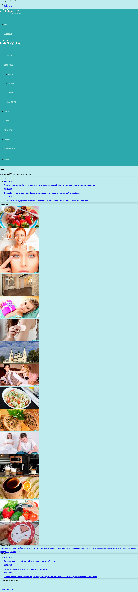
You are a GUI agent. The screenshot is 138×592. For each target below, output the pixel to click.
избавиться (60, 548)
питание (100, 548)
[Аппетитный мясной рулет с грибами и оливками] (19, 431)
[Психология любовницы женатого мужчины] (19, 386)
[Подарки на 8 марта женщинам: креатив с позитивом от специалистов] (19, 318)
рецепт (4, 551)
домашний (43, 548)
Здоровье (8, 65)
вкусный (17, 548)
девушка (31, 548)
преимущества (111, 548)
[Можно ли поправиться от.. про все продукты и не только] (19, 227)
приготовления (132, 548)
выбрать (24, 548)
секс (18, 552)
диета (36, 548)
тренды (25, 551)
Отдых (7, 121)
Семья (7, 139)
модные (81, 548)
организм (95, 548)
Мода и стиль (10, 102)
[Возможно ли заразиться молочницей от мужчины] (19, 453)
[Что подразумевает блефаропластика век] (19, 272)
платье (104, 548)
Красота (8, 111)
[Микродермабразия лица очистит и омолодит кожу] (19, 250)
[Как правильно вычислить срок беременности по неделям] (19, 544)
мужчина (88, 548)
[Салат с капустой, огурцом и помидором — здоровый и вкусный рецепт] (19, 408)
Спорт (10, 93)
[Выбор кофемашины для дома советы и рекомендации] (19, 476)
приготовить (121, 548)
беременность (4, 548)
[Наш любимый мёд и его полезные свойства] (19, 499)
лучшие (66, 548)
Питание (8, 130)
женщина (51, 548)
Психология (12, 83)
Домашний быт (11, 148)
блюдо (11, 548)
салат (13, 551)
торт (21, 552)
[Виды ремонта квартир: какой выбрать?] (19, 295)
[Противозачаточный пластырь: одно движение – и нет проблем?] (19, 340)
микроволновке (74, 548)
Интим (10, 74)
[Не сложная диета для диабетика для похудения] (19, 521)
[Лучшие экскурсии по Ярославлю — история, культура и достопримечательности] (19, 363)
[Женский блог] (10, 13)
